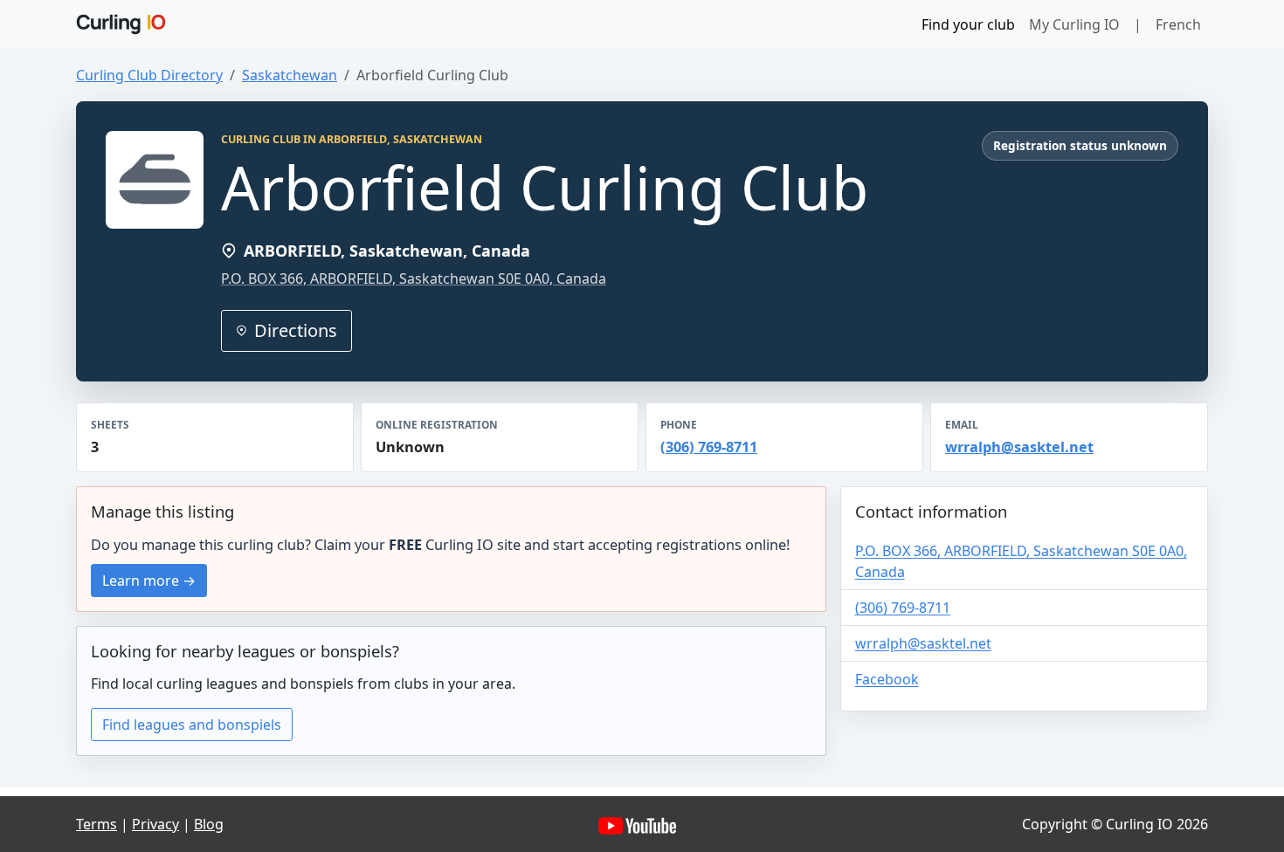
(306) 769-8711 (708, 447)
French (1178, 24)
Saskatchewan (289, 75)
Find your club (968, 24)
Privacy (155, 824)
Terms (96, 824)
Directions (295, 330)
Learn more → (149, 580)
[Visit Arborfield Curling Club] (154, 180)
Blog (209, 824)
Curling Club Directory (149, 75)
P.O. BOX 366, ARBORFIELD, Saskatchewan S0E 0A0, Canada (413, 278)
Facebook (887, 679)
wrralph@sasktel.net (1019, 447)
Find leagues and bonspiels (191, 724)
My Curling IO (1074, 24)
